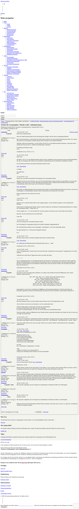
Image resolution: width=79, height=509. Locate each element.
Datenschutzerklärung (6, 488)
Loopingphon (10, 62)
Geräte (5, 55)
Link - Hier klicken (21, 166)
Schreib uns (3, 431)
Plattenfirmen (7, 36)
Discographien (10, 39)
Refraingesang (10, 33)
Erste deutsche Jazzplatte (13, 94)
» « (26, 505)
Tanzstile (6, 75)
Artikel (8, 25)
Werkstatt (9, 68)
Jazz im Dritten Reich (12, 98)
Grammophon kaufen (6, 493)
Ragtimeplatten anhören (12, 95)
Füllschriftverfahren (11, 43)
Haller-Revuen (10, 108)
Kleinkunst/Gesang (11, 29)
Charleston (9, 83)
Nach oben (4, 153)
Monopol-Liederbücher (12, 89)
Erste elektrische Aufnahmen (14, 71)
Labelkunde (10, 38)
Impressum (24, 462)
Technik (6, 65)
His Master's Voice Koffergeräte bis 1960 (17, 60)
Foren (5, 22)
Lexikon (9, 26)
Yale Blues (9, 84)
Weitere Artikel (10, 100)
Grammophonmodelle (12, 58)
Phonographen (10, 57)
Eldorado (9, 104)
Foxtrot (8, 80)
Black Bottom (10, 86)
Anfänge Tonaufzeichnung (13, 69)
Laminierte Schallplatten (13, 40)
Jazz (5, 91)
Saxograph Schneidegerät (13, 64)
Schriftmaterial (7, 46)
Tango (8, 79)
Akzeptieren (4, 507)
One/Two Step (10, 78)
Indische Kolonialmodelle (13, 61)
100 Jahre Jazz (10, 93)
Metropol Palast (10, 105)
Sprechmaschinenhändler (13, 51)
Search (2, 115)
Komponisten (10, 35)
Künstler (6, 28)
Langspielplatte (10, 44)
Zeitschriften (10, 50)
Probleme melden (5, 479)
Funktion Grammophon (12, 66)
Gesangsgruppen (11, 32)
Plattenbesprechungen (12, 54)
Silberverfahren (10, 42)
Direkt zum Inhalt (5, 1)
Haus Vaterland (10, 107)
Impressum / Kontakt (6, 485)
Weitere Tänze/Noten (12, 90)
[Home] (3, 13)
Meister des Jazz (11, 97)
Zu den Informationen (6, 439)
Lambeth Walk (10, 87)
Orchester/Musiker (11, 31)
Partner (2, 491)
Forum (8, 24)
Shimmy (9, 82)
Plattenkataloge (10, 47)
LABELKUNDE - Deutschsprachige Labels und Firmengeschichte (46, 121)
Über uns (3, 422)
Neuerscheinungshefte (12, 49)
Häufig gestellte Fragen (6, 471)
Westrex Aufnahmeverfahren (14, 72)
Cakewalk (9, 76)
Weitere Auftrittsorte (12, 109)
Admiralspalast (10, 102)
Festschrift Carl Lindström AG (14, 53)
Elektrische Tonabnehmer (13, 73)
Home (5, 21)
